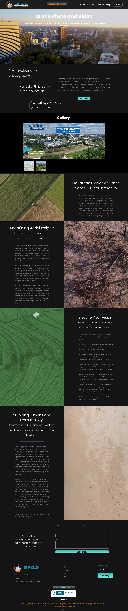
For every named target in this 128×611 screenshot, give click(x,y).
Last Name (86, 525)
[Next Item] (102, 141)
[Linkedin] (100, 569)
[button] (64, 587)
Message (58, 539)
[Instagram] (106, 569)
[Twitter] (20, 584)
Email (57, 532)
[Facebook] (103, 569)
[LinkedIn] (25, 584)
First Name (58, 525)
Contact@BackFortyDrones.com (25, 575)
